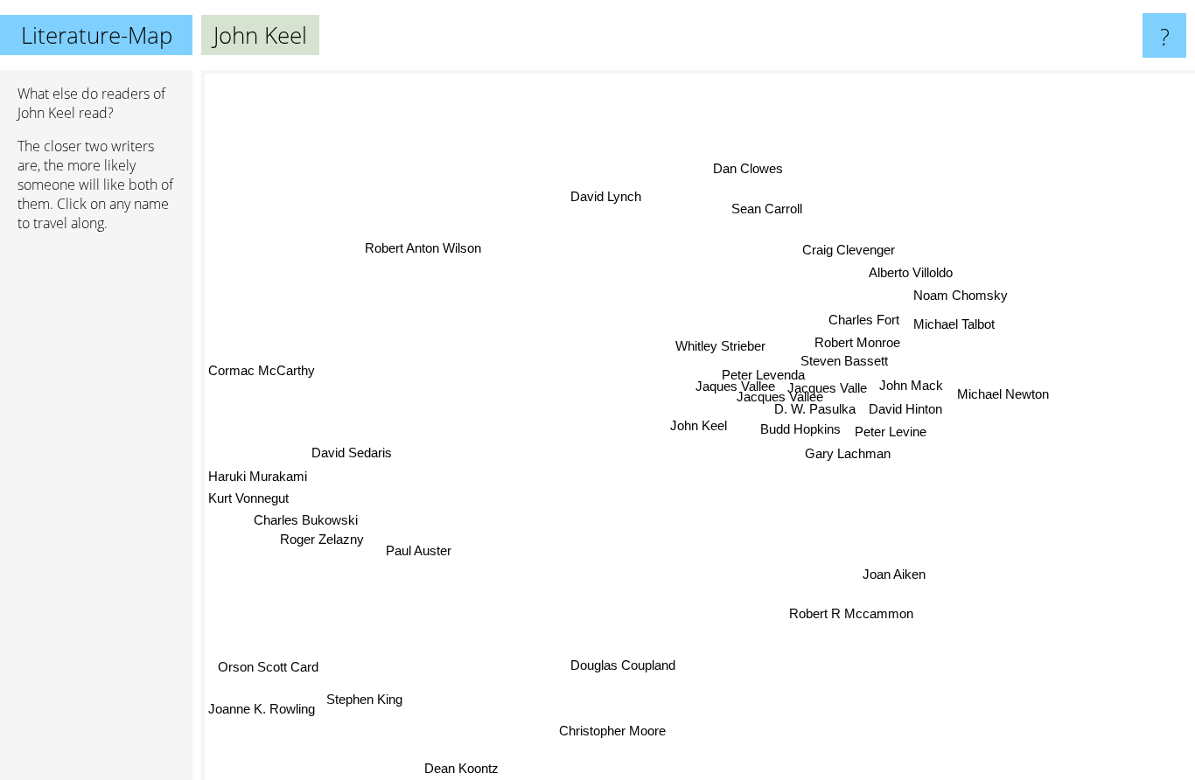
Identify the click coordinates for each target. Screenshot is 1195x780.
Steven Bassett (854, 365)
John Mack (910, 387)
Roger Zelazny (318, 544)
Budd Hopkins (799, 428)
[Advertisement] (96, 513)
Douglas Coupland (618, 660)
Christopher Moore (615, 730)
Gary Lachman (845, 454)
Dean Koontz (470, 768)
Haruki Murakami (257, 477)
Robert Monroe (853, 347)
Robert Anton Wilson (429, 240)
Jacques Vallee (759, 394)
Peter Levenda (757, 369)
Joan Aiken (921, 560)
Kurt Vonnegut (248, 500)
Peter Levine (890, 432)
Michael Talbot (950, 324)
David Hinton (905, 409)
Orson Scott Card (274, 672)
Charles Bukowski (307, 523)
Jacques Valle (827, 387)
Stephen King (365, 696)
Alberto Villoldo (908, 272)
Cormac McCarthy (261, 371)
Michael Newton (1002, 391)
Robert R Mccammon (853, 613)
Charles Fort (860, 324)
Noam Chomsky (961, 295)
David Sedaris (337, 441)
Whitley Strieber (719, 345)
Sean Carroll (775, 209)
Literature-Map (96, 35)
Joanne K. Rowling (263, 720)
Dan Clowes (750, 167)
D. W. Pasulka (814, 408)
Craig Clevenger (852, 249)
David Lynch (605, 196)
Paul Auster (406, 536)
